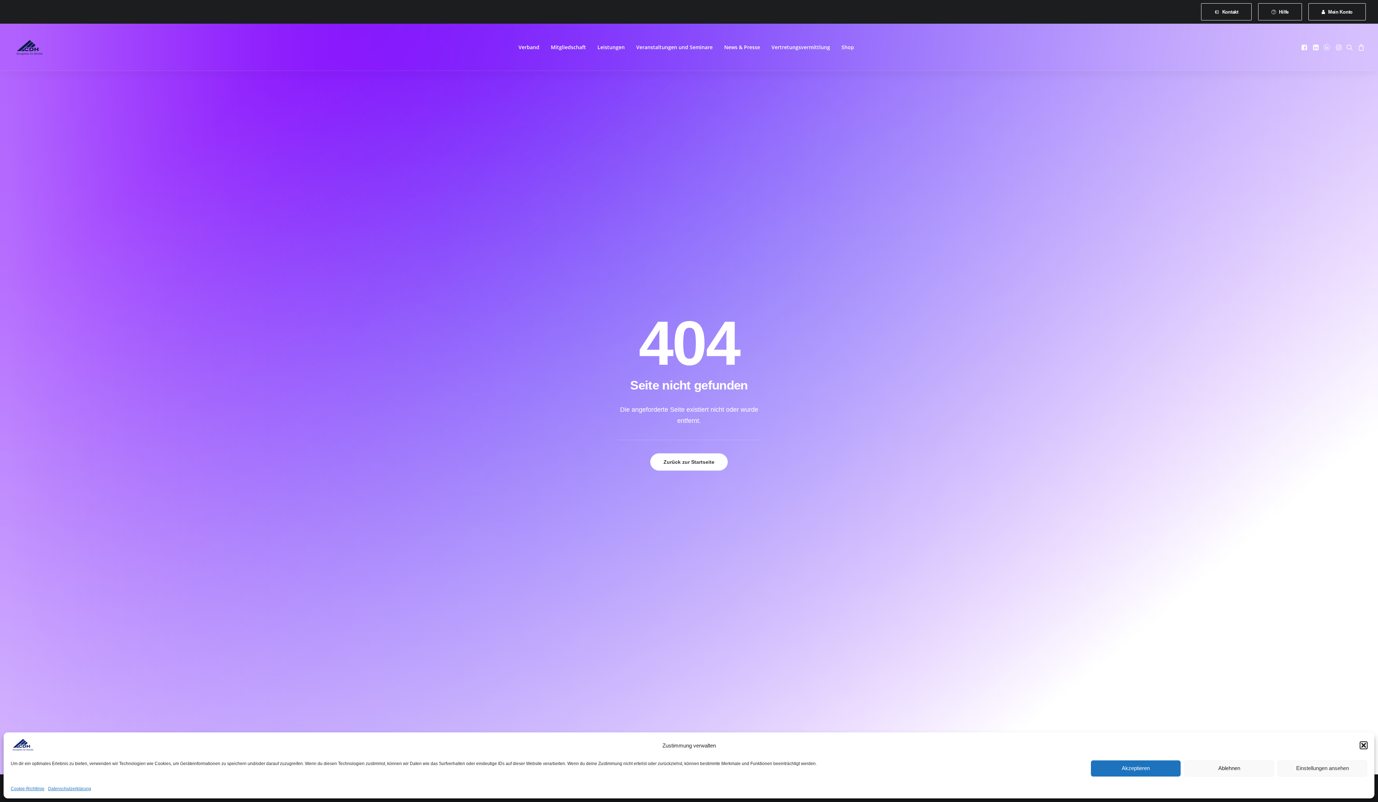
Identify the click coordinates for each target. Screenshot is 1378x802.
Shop (848, 47)
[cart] (1360, 47)
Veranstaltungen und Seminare (674, 47)
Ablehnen (1229, 768)
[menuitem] (1226, 12)
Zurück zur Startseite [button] (689, 462)
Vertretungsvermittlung (801, 47)
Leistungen (611, 47)
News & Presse (742, 47)
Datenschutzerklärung (69, 788)
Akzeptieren (1136, 768)
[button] (1363, 745)
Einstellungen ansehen (1322, 768)
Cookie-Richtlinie (27, 788)
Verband (529, 47)
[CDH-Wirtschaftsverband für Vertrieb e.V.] (30, 47)
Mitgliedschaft (568, 47)
